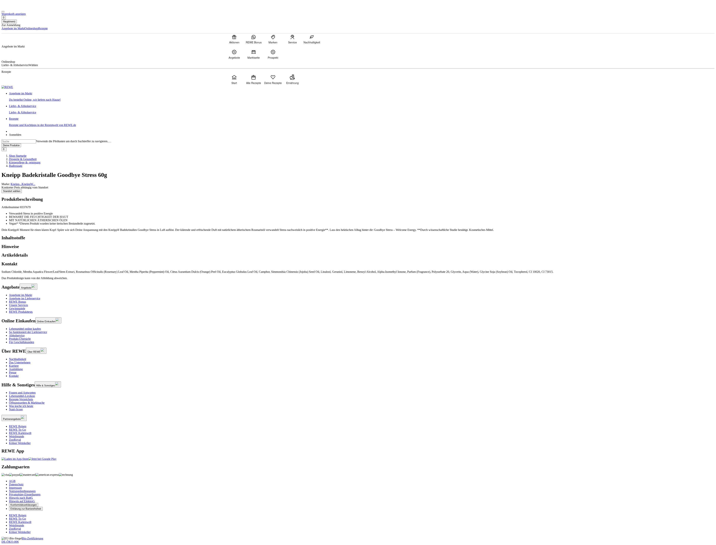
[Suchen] (109, 142)
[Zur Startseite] (14, 7)
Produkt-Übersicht (20, 338)
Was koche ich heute (21, 406)
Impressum (15, 487)
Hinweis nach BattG (21, 497)
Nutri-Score (16, 409)
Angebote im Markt (20, 295)
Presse (12, 372)
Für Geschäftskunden (21, 342)
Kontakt (13, 375)
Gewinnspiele (17, 308)
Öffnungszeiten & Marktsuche (27, 402)
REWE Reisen (17, 426)
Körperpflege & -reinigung (24, 162)
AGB (12, 481)
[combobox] (18, 141)
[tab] (358, 237)
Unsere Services (18, 305)
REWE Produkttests (21, 311)
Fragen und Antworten (22, 392)
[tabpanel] (358, 272)
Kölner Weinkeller (20, 443)
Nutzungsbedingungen (22, 491)
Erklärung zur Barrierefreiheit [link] (25, 508)
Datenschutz (16, 484)
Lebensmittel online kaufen (25, 328)
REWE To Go (17, 429)
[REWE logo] (7, 87)
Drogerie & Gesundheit (23, 159)
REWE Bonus (17, 301)
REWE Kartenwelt (20, 433)
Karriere (14, 365)
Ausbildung (16, 369)
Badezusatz (15, 165)
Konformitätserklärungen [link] (23, 504)
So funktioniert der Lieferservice (28, 332)
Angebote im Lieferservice (24, 298)
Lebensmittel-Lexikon (22, 396)
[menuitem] (234, 39)
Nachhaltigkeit (17, 359)
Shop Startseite (17, 155)
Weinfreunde (16, 436)
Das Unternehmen (19, 362)
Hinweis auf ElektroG (22, 501)
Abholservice (17, 335)
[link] (362, 96)
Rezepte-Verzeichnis (21, 399)
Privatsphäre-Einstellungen (24, 494)
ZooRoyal (15, 439)
